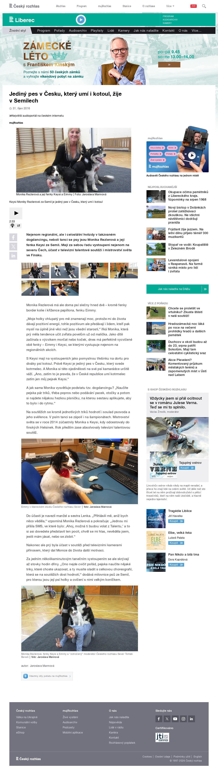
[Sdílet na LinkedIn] (13, 256)
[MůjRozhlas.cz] (16, 123)
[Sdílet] (18, 225)
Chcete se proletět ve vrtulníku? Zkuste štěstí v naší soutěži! (185, 312)
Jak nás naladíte (146, 30)
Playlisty (97, 30)
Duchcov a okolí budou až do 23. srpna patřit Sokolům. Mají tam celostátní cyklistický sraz (187, 347)
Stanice (127, 6)
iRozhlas (61, 6)
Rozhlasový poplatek (122, 742)
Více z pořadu (158, 303)
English (198, 756)
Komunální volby (26, 722)
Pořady (59, 30)
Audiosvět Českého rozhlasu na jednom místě (172, 175)
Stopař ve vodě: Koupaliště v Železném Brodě (188, 246)
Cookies (147, 756)
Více (196, 30)
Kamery (167, 23)
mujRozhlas (104, 6)
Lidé (111, 30)
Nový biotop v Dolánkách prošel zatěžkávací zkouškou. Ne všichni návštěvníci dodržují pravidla (187, 215)
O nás (183, 30)
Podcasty (69, 727)
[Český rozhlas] (24, 6)
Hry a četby (156, 148)
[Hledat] (204, 6)
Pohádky (155, 154)
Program (82, 6)
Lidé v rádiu (116, 727)
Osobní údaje (162, 756)
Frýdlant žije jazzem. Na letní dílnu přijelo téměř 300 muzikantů (188, 233)
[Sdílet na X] (13, 246)
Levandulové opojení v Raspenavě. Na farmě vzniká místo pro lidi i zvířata (185, 265)
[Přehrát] (15, 213)
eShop (20, 732)
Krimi (171, 148)
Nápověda (115, 722)
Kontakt (168, 30)
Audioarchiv (170, 20)
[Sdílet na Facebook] (13, 237)
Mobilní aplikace (73, 732)
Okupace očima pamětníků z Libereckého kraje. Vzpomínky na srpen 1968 (188, 195)
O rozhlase (149, 6)
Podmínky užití (182, 756)
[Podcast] (12, 225)
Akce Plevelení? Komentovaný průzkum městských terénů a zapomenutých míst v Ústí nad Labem (187, 367)
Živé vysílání (156, 160)
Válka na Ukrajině (26, 717)
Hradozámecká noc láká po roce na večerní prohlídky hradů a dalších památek (186, 329)
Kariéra (113, 732)
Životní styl (17, 30)
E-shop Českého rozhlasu (167, 389)
